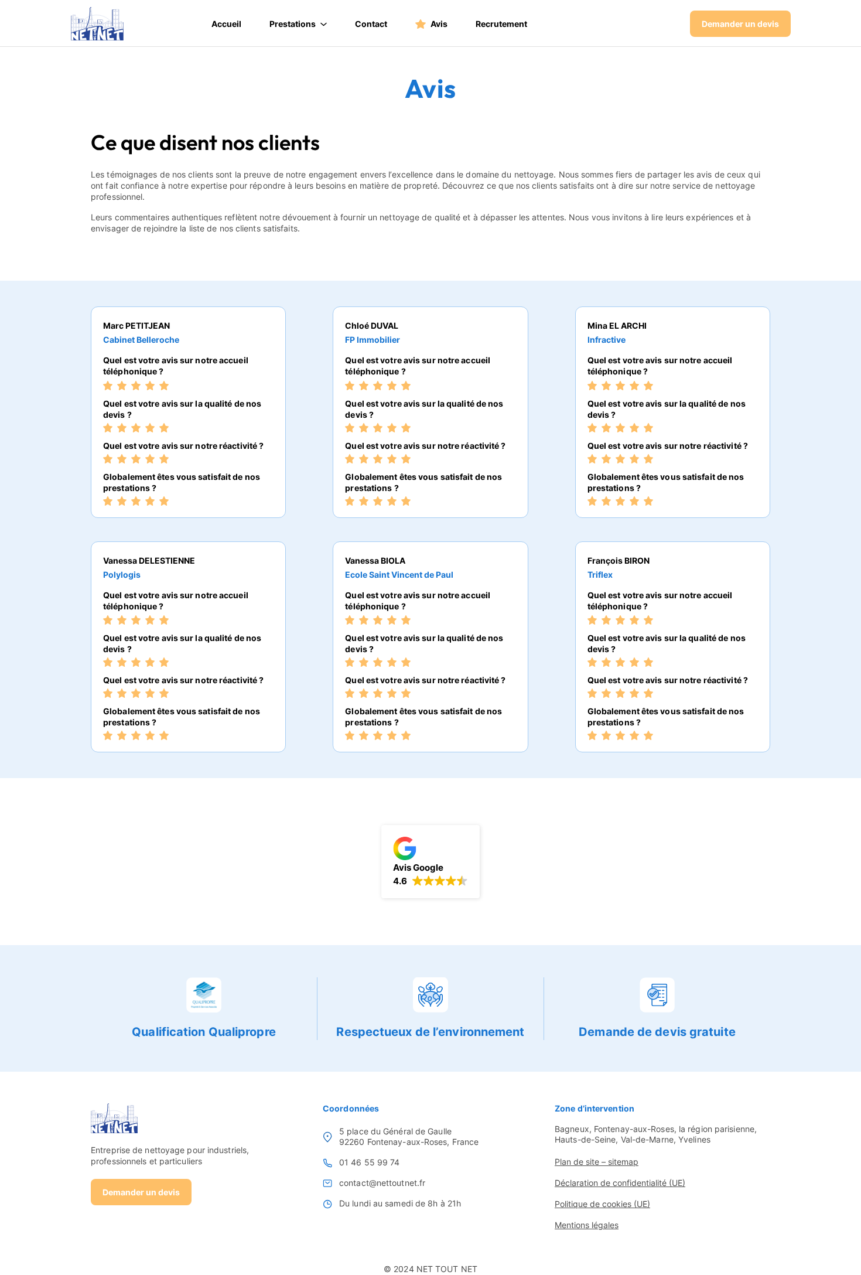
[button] (430, 861)
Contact (371, 24)
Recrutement (501, 24)
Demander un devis (740, 24)
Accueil (226, 24)
